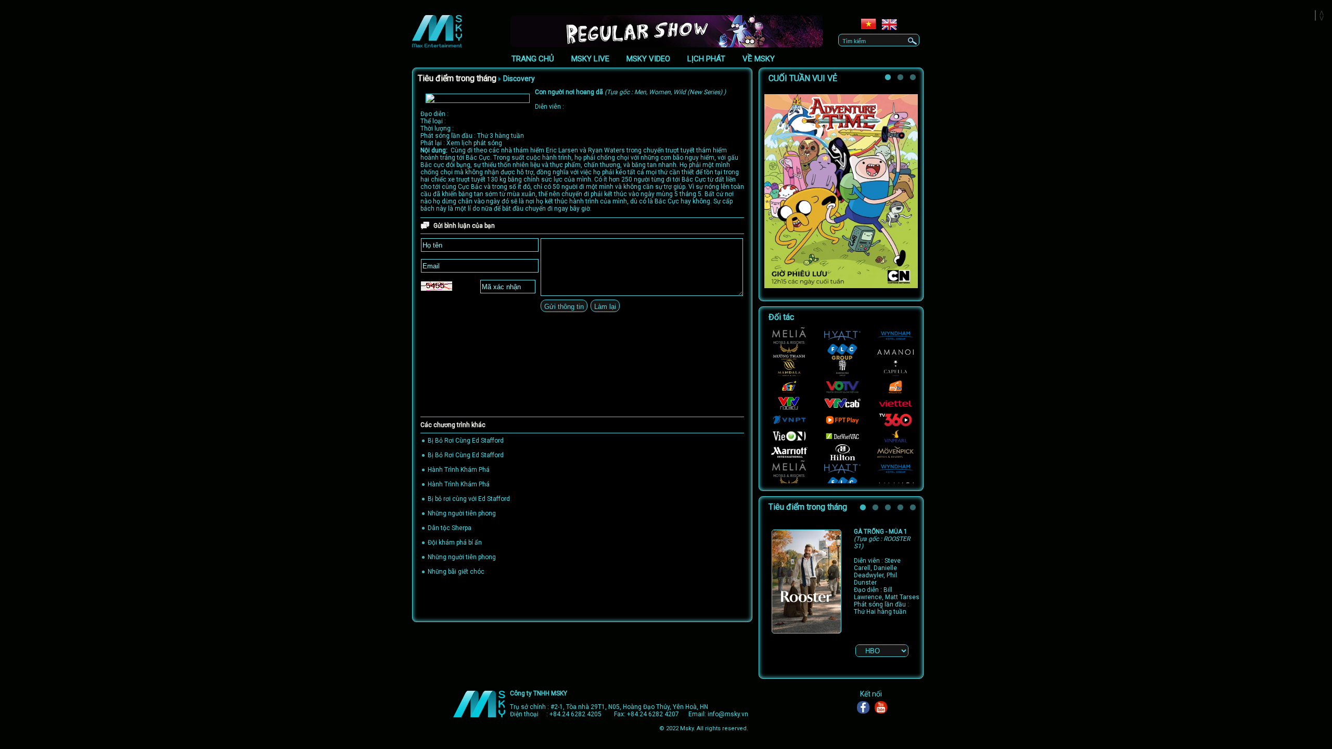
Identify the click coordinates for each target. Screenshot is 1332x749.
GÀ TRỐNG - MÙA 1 (882, 539)
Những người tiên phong (462, 513)
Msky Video (648, 58)
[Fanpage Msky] (866, 707)
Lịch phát (706, 58)
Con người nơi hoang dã (630, 92)
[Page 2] (901, 79)
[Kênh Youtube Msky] (883, 707)
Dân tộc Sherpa (449, 528)
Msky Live (590, 58)
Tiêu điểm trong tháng (457, 78)
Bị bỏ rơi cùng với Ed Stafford (469, 498)
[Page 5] (914, 509)
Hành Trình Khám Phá (459, 469)
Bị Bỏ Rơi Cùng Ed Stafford (466, 440)
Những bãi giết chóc (456, 571)
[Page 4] (901, 509)
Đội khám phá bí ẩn (455, 542)
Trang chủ (532, 58)
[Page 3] (889, 509)
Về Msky (758, 58)
